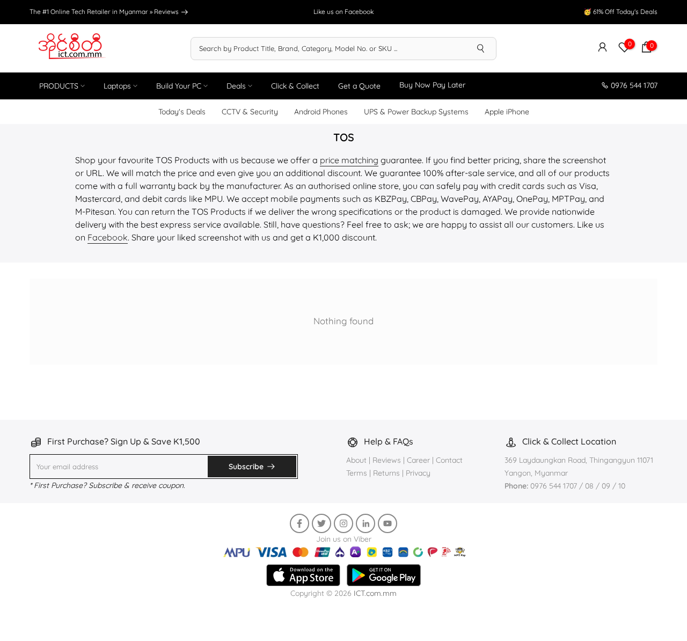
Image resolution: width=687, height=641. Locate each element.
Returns (386, 473)
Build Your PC (178, 86)
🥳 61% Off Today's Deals (620, 12)
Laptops (117, 86)
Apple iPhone (507, 111)
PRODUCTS (58, 86)
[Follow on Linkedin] (365, 523)
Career (418, 460)
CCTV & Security (250, 111)
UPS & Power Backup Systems (416, 111)
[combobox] (328, 48)
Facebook (107, 237)
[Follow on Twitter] (321, 523)
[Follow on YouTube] (387, 523)
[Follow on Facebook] (299, 523)
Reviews (167, 12)
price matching (349, 160)
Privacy (418, 473)
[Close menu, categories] (493, 627)
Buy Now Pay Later (432, 85)
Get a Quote (359, 86)
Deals (236, 86)
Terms (356, 473)
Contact (449, 460)
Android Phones (321, 111)
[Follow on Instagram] (343, 523)
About (357, 460)
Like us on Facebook (343, 12)
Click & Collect (295, 86)
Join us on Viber (343, 539)
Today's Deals (182, 111)
